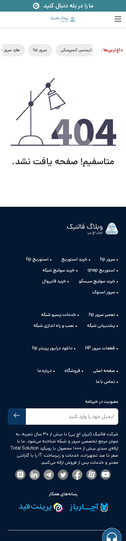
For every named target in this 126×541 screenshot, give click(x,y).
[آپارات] (91, 475)
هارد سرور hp (26, 50)
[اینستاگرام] (20, 475)
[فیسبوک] (77, 475)
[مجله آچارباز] (88, 509)
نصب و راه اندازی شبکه (53, 325)
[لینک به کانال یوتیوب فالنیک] (105, 475)
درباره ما (44, 370)
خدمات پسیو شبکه (58, 314)
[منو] (118, 21)
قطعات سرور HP (100, 348)
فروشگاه (72, 370)
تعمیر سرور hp (102, 314)
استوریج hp (37, 259)
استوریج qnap (101, 270)
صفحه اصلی (104, 370)
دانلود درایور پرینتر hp (52, 348)
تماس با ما (105, 381)
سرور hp (58, 50)
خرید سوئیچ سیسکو (97, 281)
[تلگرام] (49, 475)
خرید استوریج (74, 259)
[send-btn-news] (17, 416)
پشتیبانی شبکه (101, 325)
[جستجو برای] (8, 21)
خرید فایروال (54, 281)
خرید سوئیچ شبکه (58, 270)
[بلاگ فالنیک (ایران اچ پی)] (63, 19)
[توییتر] (63, 475)
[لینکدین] (34, 475)
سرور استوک (103, 292)
